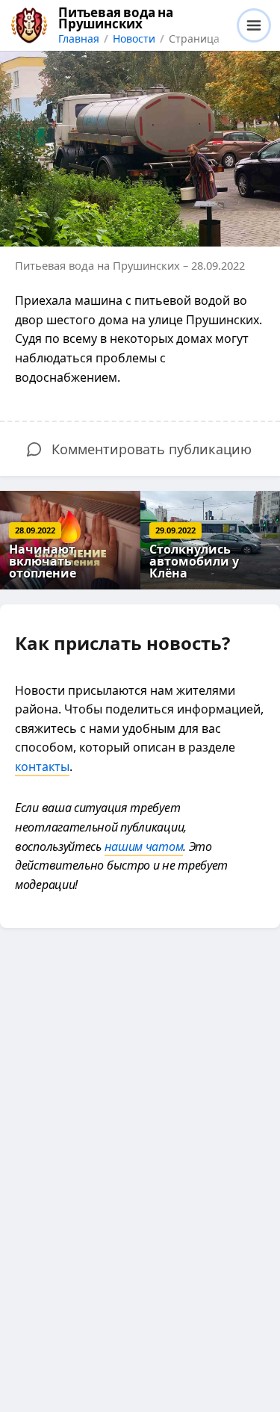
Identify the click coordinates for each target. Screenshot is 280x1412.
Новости (134, 39)
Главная (78, 39)
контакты (42, 766)
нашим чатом (144, 846)
